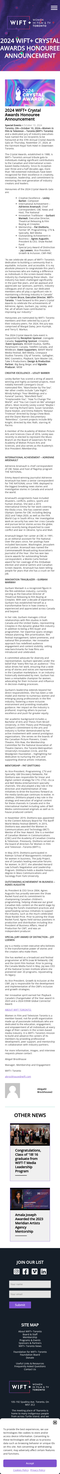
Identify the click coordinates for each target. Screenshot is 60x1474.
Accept (30, 1463)
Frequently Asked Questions (30, 1366)
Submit (20, 1305)
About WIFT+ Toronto (30, 1331)
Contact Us (30, 1369)
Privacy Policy (37, 1470)
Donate (30, 1357)
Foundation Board (30, 1354)
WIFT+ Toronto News (30, 1346)
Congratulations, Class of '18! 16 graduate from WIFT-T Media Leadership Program (28, 1160)
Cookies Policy (21, 1470)
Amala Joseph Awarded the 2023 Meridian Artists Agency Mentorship (29, 1223)
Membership (30, 1337)
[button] (55, 1422)
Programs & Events (30, 1340)
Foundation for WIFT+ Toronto (30, 1351)
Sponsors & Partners (30, 1343)
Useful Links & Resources (30, 1363)
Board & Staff (30, 1334)
